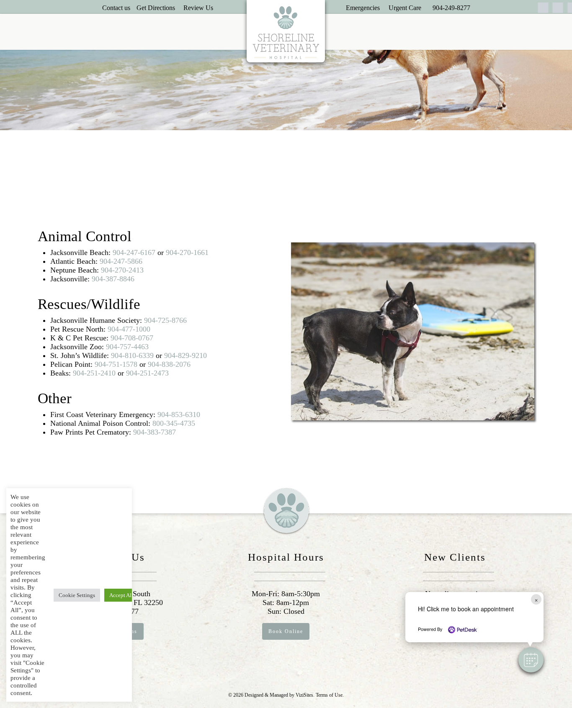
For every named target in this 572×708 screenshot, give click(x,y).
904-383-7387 (154, 432)
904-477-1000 (129, 329)
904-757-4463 (127, 346)
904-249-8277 (451, 7)
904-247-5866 (121, 261)
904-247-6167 (134, 252)
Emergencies (363, 7)
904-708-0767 (132, 338)
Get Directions (156, 7)
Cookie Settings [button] (77, 595)
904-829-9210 (185, 355)
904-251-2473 (147, 373)
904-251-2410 (94, 373)
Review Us (198, 7)
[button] (531, 659)
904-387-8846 (113, 279)
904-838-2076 (169, 364)
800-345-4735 (173, 423)
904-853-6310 (178, 414)
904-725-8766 (165, 320)
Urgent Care (405, 7)
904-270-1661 (187, 252)
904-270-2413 (122, 270)
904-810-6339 (132, 355)
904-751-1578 (116, 364)
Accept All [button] (121, 595)
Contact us (116, 7)
